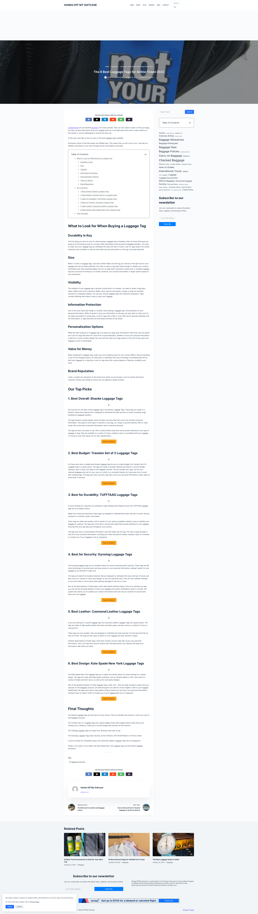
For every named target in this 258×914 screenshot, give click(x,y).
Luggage (172, 174)
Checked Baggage (171, 160)
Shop (158, 5)
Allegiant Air (178, 133)
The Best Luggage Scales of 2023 (166, 859)
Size (82, 166)
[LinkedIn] (105, 119)
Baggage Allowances (171, 139)
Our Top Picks (82, 188)
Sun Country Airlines (176, 190)
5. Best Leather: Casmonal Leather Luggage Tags (99, 206)
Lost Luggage (163, 175)
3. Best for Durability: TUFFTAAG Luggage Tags (98, 199)
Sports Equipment (164, 190)
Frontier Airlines (175, 164)
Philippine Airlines (183, 184)
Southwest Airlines (175, 187)
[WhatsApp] (121, 119)
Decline (19, 906)
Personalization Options (89, 177)
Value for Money (86, 180)
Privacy (185, 910)
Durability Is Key (86, 162)
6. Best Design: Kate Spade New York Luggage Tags (100, 210)
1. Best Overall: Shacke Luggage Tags (94, 191)
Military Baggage (166, 181)
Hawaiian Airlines (186, 164)
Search (189, 112)
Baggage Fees (168, 147)
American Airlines (166, 136)
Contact (166, 5)
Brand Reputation (87, 184)
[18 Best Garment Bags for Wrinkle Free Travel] (129, 844)
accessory (95, 128)
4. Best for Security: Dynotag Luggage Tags (97, 202)
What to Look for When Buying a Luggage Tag (94, 158)
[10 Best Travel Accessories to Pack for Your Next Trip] (84, 844)
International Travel (170, 171)
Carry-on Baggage (170, 155)
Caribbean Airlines (185, 152)
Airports (162, 133)
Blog (144, 5)
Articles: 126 (84, 792)
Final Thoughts (82, 213)
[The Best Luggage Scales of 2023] (173, 844)
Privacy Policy (34, 902)
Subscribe (167, 224)
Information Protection (89, 173)
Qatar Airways (163, 187)
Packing (162, 184)
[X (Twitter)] (97, 119)
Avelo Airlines (178, 136)
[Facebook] (88, 119)
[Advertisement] (129, 25)
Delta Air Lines (164, 164)
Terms (191, 910)
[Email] (129, 119)
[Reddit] (113, 119)
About (138, 5)
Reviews (151, 5)
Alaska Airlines (170, 133)
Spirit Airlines (186, 187)
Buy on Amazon (108, 442)
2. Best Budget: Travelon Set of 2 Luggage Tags (98, 195)
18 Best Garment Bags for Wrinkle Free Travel (126, 859)
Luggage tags (73, 128)
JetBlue (185, 171)
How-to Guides (166, 167)
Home (132, 5)
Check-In (186, 156)
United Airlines (187, 190)
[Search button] (175, 7)
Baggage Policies (169, 151)
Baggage (81, 865)
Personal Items (172, 184)
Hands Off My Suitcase (80, 4)
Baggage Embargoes (168, 143)
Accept (10, 906)
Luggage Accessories (146, 77)
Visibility (83, 169)
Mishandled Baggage (183, 181)
